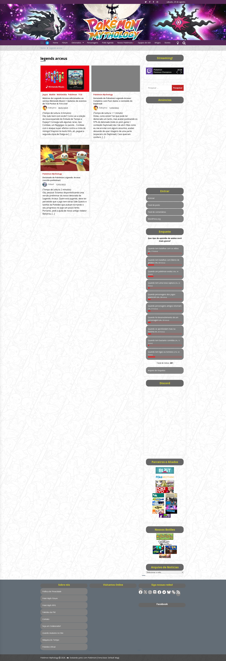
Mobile (52, 94)
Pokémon (72, 94)
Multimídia (62, 94)
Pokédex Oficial (48, 647)
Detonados (76, 42)
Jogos (45, 94)
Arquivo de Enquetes (156, 370)
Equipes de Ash (144, 42)
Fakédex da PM (48, 612)
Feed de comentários (157, 212)
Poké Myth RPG (49, 605)
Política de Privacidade (51, 591)
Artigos (158, 42)
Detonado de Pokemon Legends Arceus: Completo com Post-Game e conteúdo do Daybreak (112, 101)
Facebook (162, 604)
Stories (167, 42)
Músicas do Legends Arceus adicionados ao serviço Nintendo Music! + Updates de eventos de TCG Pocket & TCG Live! (64, 101)
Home (55, 42)
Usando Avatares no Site (52, 633)
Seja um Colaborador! (51, 626)
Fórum (65, 42)
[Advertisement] (165, 143)
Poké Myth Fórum (50, 598)
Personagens (92, 42)
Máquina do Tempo (50, 640)
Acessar (151, 198)
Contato (45, 619)
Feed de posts (154, 205)
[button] (178, 42)
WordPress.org (154, 219)
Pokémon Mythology (103, 94)
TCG (80, 94)
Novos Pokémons (125, 42)
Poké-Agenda (107, 42)
